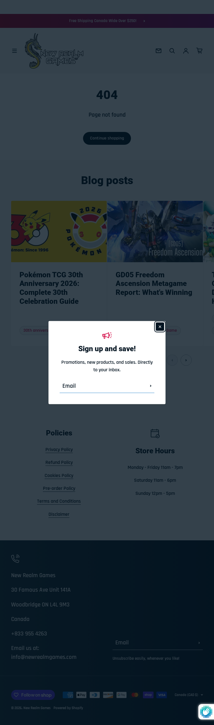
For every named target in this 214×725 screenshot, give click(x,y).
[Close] (160, 326)
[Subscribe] (151, 386)
